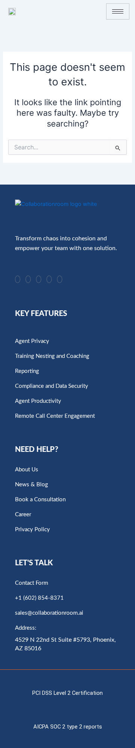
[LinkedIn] (17, 279)
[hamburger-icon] (117, 11)
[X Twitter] (59, 279)
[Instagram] (38, 279)
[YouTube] (28, 279)
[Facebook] (49, 279)
